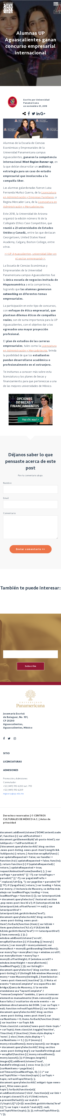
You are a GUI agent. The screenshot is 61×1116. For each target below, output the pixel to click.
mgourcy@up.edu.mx (13, 793)
